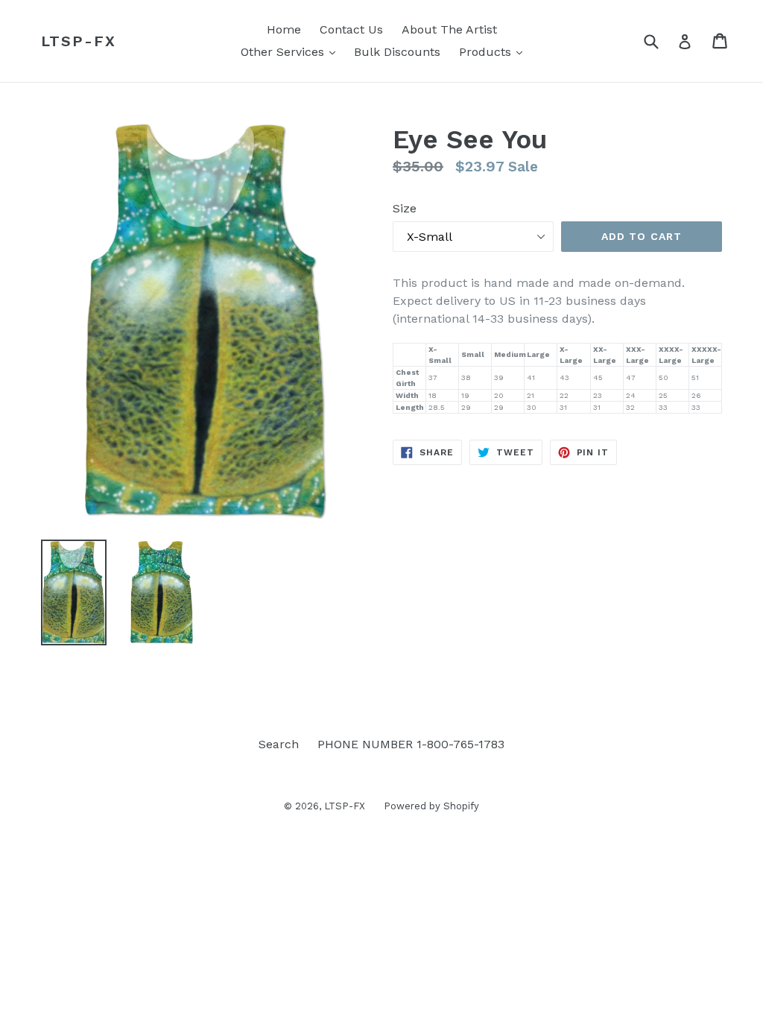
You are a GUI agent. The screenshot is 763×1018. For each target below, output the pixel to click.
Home (284, 29)
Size (405, 208)
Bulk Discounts (397, 52)
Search (279, 744)
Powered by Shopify (431, 806)
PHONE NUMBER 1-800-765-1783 (410, 744)
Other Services (292, 51)
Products (494, 51)
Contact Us (351, 29)
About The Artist (449, 29)
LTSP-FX (78, 41)
